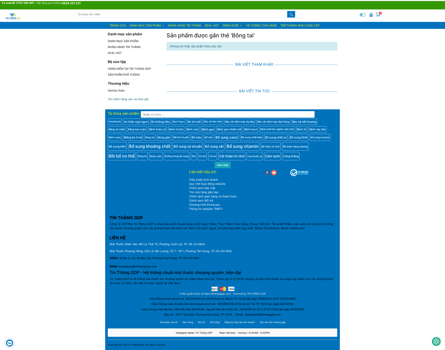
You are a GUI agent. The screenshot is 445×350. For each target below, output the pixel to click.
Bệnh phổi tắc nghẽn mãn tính (277, 129)
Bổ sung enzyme (320, 137)
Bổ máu (196, 137)
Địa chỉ (201, 322)
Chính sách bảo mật (202, 188)
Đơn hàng (188, 322)
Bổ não (208, 137)
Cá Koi (202, 156)
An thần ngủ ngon (136, 121)
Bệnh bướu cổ (157, 129)
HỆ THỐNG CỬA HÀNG (261, 25)
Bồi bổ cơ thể (122, 156)
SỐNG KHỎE (230, 25)
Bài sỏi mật (194, 121)
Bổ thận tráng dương (295, 146)
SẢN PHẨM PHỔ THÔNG (124, 74)
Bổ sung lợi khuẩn (188, 146)
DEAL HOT (212, 25)
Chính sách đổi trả (201, 200)
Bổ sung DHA (299, 137)
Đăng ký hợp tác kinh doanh (240, 322)
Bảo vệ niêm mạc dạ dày (239, 121)
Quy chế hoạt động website (207, 184)
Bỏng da (150, 137)
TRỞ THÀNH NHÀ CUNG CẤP (299, 25)
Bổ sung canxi (227, 137)
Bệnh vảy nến (317, 129)
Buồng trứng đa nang (177, 156)
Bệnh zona (115, 137)
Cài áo (212, 156)
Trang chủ (118, 25)
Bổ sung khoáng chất (150, 146)
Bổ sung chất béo (251, 137)
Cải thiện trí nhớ (231, 156)
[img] (371, 15)
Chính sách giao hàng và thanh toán (212, 196)
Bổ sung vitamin (242, 146)
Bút (194, 156)
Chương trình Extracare (204, 204)
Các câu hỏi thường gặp (272, 322)
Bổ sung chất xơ (276, 137)
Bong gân (164, 137)
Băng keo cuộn (137, 129)
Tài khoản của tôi (169, 322)
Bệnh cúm (193, 129)
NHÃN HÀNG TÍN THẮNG (184, 25)
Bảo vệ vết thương (304, 121)
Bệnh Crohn (176, 129)
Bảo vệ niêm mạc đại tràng (273, 121)
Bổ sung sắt (214, 146)
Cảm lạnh (272, 156)
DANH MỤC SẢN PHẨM (145, 25)
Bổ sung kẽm (117, 146)
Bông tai (142, 156)
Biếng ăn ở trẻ (133, 137)
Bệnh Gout (250, 129)
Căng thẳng (291, 156)
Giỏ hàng (215, 322)
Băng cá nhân (117, 129)
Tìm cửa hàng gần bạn (204, 192)
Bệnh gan (208, 129)
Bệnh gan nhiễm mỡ (229, 129)
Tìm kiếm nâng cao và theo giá (128, 99)
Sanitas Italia (116, 90)
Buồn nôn (156, 156)
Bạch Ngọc (178, 121)
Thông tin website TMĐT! (205, 209)
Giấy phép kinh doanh (203, 179)
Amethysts (115, 121)
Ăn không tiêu (160, 121)
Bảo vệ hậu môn (213, 121)
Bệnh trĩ (301, 129)
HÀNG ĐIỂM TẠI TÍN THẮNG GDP (129, 68)
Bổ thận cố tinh (270, 146)
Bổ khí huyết (180, 137)
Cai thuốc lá (255, 156)
